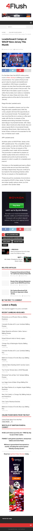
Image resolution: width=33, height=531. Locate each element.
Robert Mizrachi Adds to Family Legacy (13, 338)
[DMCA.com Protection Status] (7, 518)
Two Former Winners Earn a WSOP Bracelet (15, 370)
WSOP (5, 245)
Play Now (16, 205)
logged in (12, 308)
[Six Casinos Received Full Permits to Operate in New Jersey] (5, 294)
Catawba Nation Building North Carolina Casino (16, 365)
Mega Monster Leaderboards (12, 238)
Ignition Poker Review (17, 454)
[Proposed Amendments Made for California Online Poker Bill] (5, 275)
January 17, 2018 (7, 49)
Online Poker (18, 241)
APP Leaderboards (12, 234)
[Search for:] (16, 27)
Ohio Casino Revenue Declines (11, 401)
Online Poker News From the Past (12, 419)
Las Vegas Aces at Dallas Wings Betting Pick (15, 382)
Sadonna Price (19, 49)
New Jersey (11, 77)
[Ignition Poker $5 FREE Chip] (16, 510)
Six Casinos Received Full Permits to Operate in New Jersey (19, 292)
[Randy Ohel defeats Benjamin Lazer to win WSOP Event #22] (5, 285)
